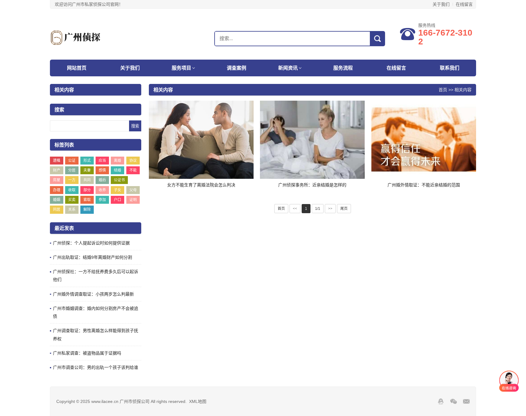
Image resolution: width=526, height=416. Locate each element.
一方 (71, 180)
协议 (133, 160)
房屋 (56, 180)
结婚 (117, 170)
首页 (443, 89)
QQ (440, 401)
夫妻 (87, 170)
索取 (87, 200)
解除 (87, 209)
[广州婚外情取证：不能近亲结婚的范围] (423, 140)
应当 (102, 160)
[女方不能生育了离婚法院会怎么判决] (201, 140)
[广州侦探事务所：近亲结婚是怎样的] (312, 140)
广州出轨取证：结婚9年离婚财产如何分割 (92, 257)
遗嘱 (56, 160)
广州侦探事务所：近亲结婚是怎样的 (312, 184)
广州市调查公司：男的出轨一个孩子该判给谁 (95, 367)
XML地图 (197, 401)
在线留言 (464, 4)
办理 (56, 190)
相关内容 (463, 89)
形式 (87, 160)
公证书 (119, 180)
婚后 (102, 180)
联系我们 (449, 68)
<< (295, 208)
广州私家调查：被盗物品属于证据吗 (87, 353)
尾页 (344, 208)
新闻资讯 (288, 68)
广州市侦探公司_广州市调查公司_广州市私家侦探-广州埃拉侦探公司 (88, 37)
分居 (71, 170)
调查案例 (236, 68)
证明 (133, 200)
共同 (87, 180)
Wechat (453, 401)
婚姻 (56, 200)
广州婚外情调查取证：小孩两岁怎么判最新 (93, 294)
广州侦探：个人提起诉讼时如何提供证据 (91, 243)
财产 (56, 170)
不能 (133, 170)
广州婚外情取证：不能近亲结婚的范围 (423, 184)
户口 (117, 200)
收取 (71, 190)
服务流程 (343, 68)
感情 (102, 170)
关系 (71, 209)
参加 (102, 200)
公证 (71, 160)
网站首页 (76, 68)
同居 (56, 209)
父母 (133, 190)
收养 (102, 190)
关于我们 (441, 4)
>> (330, 208)
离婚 (117, 160)
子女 (117, 190)
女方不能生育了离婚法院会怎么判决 (201, 184)
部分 (87, 190)
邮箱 (466, 401)
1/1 (317, 208)
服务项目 (181, 68)
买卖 (71, 200)
